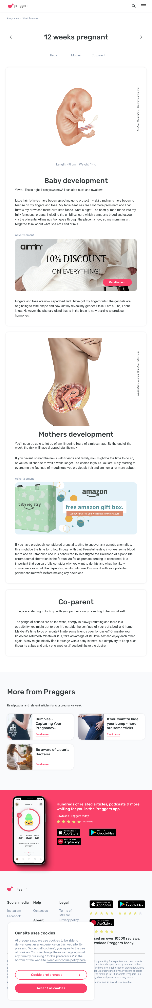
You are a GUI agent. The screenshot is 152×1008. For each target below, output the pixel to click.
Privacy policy (69, 920)
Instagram (14, 911)
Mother (76, 55)
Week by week (30, 18)
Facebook (14, 916)
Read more (42, 734)
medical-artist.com (138, 97)
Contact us (40, 911)
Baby (53, 55)
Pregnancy (13, 18)
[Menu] (143, 6)
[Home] (18, 6)
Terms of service (65, 912)
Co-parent (98, 55)
